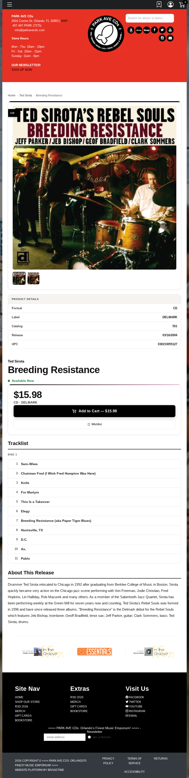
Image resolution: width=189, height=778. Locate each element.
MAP (64, 21)
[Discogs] (147, 30)
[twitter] (162, 30)
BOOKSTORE (23, 720)
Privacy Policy (108, 761)
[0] (182, 5)
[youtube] (170, 30)
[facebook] (154, 30)
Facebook (136, 697)
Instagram (136, 711)
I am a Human (101, 737)
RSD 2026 (21, 706)
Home (11, 95)
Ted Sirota (25, 95)
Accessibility (134, 771)
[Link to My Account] (171, 5)
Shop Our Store (27, 702)
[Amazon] (131, 30)
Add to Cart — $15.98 (98, 411)
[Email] (170, 38)
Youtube (135, 706)
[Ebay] (139, 30)
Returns (161, 758)
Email (132, 715)
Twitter (134, 702)
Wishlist (97, 424)
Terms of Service (134, 761)
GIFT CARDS (23, 715)
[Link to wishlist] (159, 5)
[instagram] (162, 38)
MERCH (20, 711)
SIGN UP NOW (22, 69)
